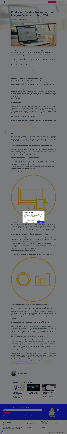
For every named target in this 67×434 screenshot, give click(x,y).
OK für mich (41, 222)
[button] (2, 432)
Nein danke (26, 222)
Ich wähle (33, 222)
